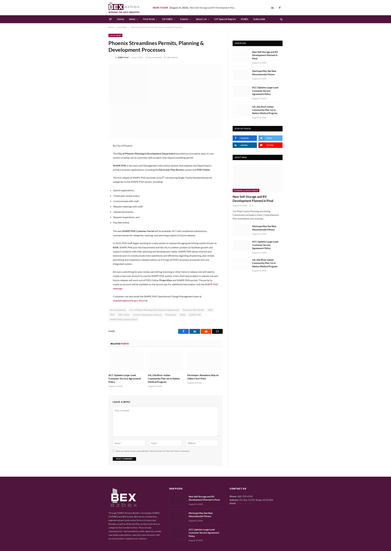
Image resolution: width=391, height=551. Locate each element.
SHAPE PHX (195, 315)
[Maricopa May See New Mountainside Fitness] (241, 75)
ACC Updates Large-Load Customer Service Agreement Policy (124, 378)
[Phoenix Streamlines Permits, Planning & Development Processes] (165, 101)
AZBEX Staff (123, 57)
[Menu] (110, 19)
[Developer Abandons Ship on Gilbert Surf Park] (205, 361)
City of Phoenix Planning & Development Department (154, 310)
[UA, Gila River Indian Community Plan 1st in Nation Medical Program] (165, 361)
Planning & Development (246, 190)
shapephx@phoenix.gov (125, 300)
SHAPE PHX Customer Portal (123, 319)
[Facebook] (98, 154)
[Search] (281, 19)
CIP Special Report (225, 19)
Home (120, 19)
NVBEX (244, 19)
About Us (201, 19)
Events (184, 19)
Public (182, 315)
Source (143, 300)
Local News (115, 35)
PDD (112, 315)
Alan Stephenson (118, 310)
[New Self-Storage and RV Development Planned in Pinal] (241, 56)
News (132, 19)
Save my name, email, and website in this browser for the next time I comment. (153, 451)
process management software (147, 315)
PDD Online (123, 315)
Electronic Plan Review (193, 310)
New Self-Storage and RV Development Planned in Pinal (204, 7)
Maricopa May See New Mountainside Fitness (264, 73)
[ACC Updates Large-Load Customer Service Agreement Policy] (126, 361)
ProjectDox (171, 315)
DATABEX (167, 19)
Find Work (149, 19)
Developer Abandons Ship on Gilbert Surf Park (203, 377)
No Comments (155, 57)
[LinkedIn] (98, 162)
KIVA (210, 310)
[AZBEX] (124, 7)
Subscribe (259, 19)
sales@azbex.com (245, 503)
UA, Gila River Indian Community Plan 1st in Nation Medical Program (164, 378)
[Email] (98, 170)
